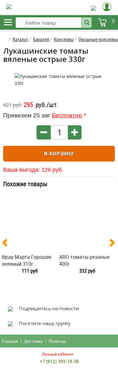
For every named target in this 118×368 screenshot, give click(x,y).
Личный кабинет (57, 354)
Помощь (57, 341)
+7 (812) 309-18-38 (59, 361)
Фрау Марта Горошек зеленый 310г (27, 260)
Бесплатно (67, 115)
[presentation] (7, 244)
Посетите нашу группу (44, 323)
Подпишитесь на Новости (48, 308)
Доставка (33, 341)
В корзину (59, 153)
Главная (10, 341)
